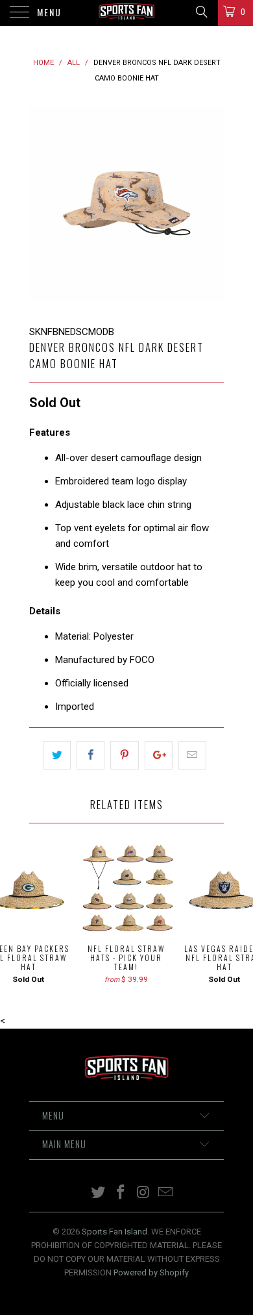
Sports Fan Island (114, 1231)
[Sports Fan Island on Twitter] (98, 1193)
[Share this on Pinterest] (124, 755)
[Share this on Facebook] (90, 755)
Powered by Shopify (151, 1272)
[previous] (41, 205)
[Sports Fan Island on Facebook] (121, 1193)
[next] (211, 205)
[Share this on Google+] (159, 755)
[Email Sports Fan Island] (166, 1193)
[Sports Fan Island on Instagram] (144, 1193)
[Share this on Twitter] (57, 755)
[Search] (201, 11)
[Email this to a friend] (192, 755)
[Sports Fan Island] (127, 13)
